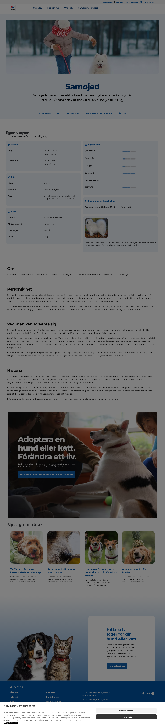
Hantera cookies (126, 711)
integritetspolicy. (11, 723)
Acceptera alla (126, 717)
